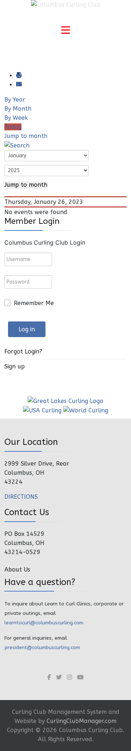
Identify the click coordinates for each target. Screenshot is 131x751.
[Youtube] (80, 677)
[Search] (16, 145)
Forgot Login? (23, 351)
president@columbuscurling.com (42, 647)
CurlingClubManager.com (81, 721)
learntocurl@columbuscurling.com (43, 622)
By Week (16, 117)
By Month (17, 108)
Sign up (14, 366)
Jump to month (25, 136)
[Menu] (65, 31)
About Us (17, 569)
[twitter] (59, 677)
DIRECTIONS (21, 496)
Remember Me (34, 303)
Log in (27, 329)
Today (12, 126)
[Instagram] (69, 677)
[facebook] (49, 677)
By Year (14, 99)
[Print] (18, 75)
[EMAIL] (18, 84)
